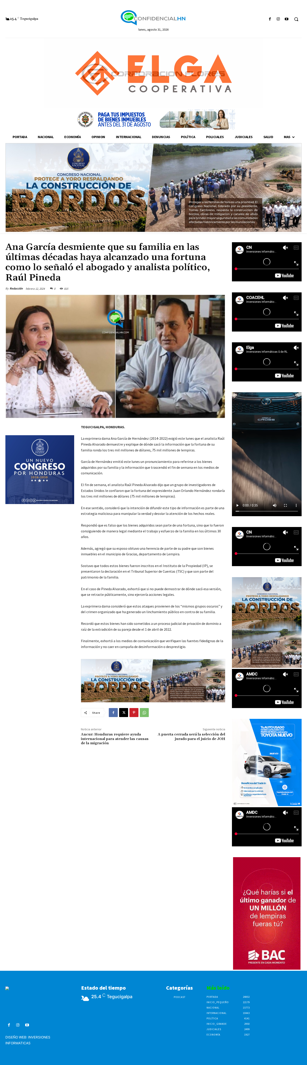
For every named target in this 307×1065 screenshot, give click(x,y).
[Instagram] (278, 19)
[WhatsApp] (144, 712)
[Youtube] (287, 19)
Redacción (16, 288)
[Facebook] (270, 19)
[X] (123, 712)
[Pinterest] (133, 712)
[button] (296, 19)
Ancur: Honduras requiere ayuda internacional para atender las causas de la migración (115, 738)
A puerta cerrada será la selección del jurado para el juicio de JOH (191, 736)
